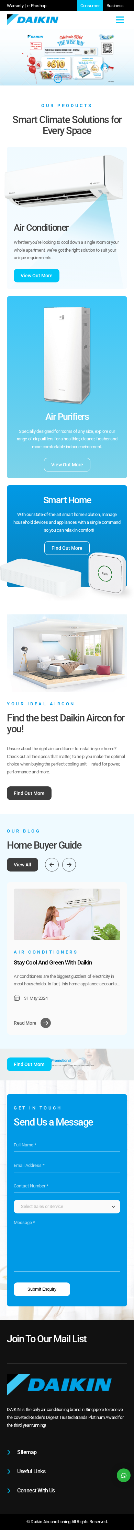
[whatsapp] (124, 1475)
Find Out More (67, 548)
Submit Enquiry (41, 1289)
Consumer (89, 5)
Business (115, 5)
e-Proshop (36, 5)
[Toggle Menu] (120, 20)
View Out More (37, 275)
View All (22, 864)
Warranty (15, 5)
